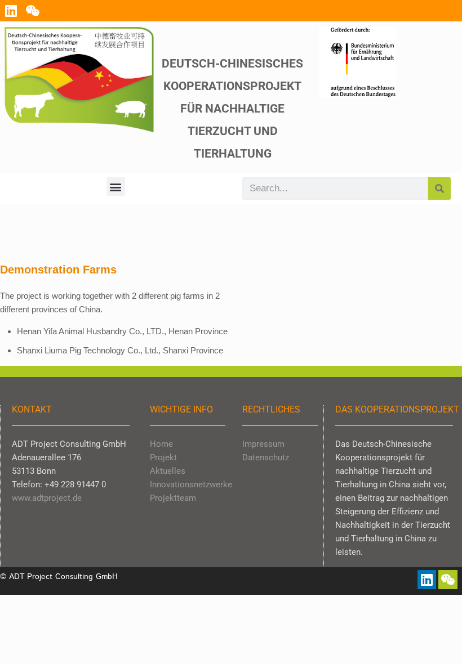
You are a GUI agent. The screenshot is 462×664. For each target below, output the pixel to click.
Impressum (263, 444)
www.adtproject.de (47, 498)
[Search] (439, 188)
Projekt (163, 457)
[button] (115, 186)
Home (161, 444)
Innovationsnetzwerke (191, 484)
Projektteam (173, 498)
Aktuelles (167, 471)
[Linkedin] (10, 10)
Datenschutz (265, 457)
